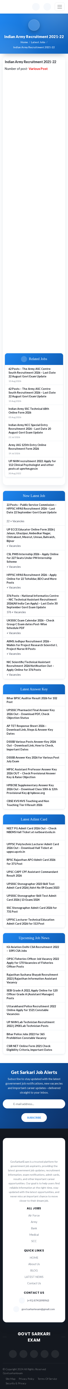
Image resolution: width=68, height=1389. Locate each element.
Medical (34, 1234)
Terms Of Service (47, 1378)
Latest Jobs (38, 42)
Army (34, 1221)
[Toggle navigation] (60, 7)
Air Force (34, 1215)
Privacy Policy (26, 1378)
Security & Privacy (16, 1383)
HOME (34, 1257)
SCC (34, 1241)
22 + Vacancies (32, 513)
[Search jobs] (47, 7)
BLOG (34, 1270)
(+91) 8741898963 (38, 1300)
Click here (15, 348)
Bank (34, 1228)
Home (24, 42)
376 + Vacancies (33, 604)
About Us (34, 1264)
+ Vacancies (31, 537)
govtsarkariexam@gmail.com (38, 1309)
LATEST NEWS (34, 1276)
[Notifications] (36, 7)
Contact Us (34, 1283)
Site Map (10, 1378)
